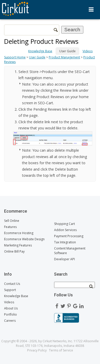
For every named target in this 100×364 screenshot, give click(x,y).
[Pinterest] (69, 304)
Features (10, 227)
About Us (11, 308)
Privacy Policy (37, 350)
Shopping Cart (64, 224)
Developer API (64, 259)
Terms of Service (61, 350)
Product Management (64, 57)
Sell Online (11, 221)
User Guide (37, 57)
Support (10, 290)
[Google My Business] (75, 304)
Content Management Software (69, 250)
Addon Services (65, 230)
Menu (91, 9)
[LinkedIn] (81, 304)
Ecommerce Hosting (18, 233)
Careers (10, 320)
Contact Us (12, 284)
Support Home (15, 57)
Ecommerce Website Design (24, 239)
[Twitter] (62, 304)
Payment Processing (68, 236)
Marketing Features (18, 245)
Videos (88, 51)
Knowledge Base (40, 51)
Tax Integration (65, 242)
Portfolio (10, 314)
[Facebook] (56, 304)
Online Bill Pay (14, 251)
